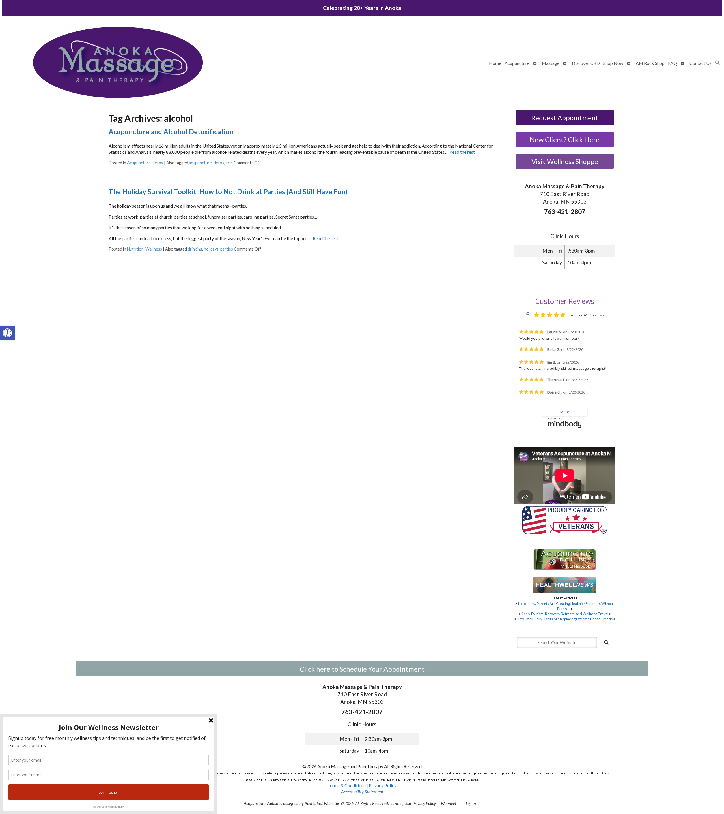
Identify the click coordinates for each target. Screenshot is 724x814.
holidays (211, 249)
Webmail (448, 803)
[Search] (606, 642)
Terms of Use (400, 803)
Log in (471, 803)
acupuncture (200, 162)
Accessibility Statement (362, 791)
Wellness (153, 249)
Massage (550, 63)
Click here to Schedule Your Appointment (362, 669)
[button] (7, 333)
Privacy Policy (383, 785)
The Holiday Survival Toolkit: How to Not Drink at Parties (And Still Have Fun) (228, 191)
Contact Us (700, 63)
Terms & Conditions (346, 785)
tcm (229, 162)
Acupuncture (517, 63)
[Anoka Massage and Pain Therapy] (118, 63)
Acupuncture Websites (263, 803)
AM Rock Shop (650, 63)
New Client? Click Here (565, 139)
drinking (195, 249)
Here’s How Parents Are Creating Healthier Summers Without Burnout (566, 606)
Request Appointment (564, 118)
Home (495, 63)
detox (157, 162)
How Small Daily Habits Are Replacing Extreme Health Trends (565, 619)
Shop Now (613, 63)
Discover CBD (586, 63)
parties (226, 249)
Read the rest (462, 152)
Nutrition (135, 249)
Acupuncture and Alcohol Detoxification (171, 131)
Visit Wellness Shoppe (564, 161)
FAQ (672, 63)
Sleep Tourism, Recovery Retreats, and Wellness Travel (564, 614)
